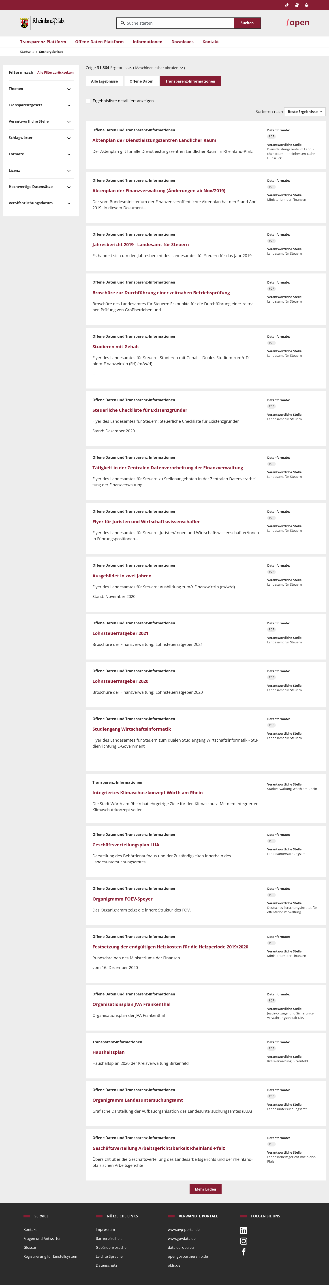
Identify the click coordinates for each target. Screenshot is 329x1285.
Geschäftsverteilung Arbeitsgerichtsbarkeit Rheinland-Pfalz (158, 1148)
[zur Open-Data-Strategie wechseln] (297, 22)
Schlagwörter (20, 137)
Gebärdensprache (111, 1247)
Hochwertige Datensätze (31, 186)
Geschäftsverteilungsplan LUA (125, 845)
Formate (16, 154)
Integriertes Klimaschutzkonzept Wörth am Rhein (147, 793)
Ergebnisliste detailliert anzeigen (123, 100)
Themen (16, 88)
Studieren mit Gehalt (115, 347)
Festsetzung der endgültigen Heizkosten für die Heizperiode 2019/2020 (170, 947)
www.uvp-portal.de (184, 1229)
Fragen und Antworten (43, 1238)
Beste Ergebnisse (303, 111)
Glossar (30, 1247)
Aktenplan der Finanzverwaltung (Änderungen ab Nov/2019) (158, 191)
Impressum (105, 1229)
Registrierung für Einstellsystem (50, 1256)
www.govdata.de (182, 1238)
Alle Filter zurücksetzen (55, 72)
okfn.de (174, 1265)
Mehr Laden (205, 1189)
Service (41, 1216)
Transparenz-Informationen (190, 81)
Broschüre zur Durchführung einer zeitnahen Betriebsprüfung (161, 293)
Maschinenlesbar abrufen (157, 67)
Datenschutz (106, 1265)
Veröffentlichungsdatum (31, 203)
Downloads (182, 41)
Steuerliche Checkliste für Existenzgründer (139, 410)
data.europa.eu (181, 1247)
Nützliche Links (122, 1216)
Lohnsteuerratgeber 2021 (120, 633)
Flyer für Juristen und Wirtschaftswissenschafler (146, 522)
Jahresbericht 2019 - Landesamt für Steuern (140, 244)
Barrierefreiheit (109, 1238)
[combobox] (175, 23)
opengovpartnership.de (188, 1256)
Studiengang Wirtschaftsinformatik (131, 729)
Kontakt (211, 41)
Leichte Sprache (109, 1256)
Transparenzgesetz (25, 104)
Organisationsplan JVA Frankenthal (131, 1004)
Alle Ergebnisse (104, 81)
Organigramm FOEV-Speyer (122, 899)
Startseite (27, 51)
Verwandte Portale (198, 1216)
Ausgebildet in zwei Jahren (122, 576)
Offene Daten (142, 81)
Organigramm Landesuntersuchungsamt (137, 1100)
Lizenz (14, 170)
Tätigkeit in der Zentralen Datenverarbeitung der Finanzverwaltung (167, 468)
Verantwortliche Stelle (29, 121)
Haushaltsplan (108, 1052)
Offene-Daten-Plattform (99, 41)
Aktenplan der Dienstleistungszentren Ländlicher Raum (154, 140)
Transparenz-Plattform (43, 41)
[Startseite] (42, 22)
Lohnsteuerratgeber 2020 (120, 681)
